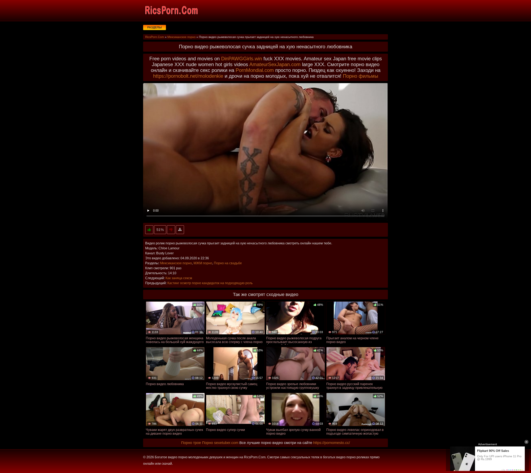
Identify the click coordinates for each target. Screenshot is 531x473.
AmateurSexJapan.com (275, 64)
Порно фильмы (360, 76)
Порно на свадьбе (228, 263)
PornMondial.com (255, 70)
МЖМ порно (203, 263)
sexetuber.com (226, 443)
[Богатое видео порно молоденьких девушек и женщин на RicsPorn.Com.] (171, 10)
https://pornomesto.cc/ (331, 443)
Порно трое (191, 443)
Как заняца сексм (179, 278)
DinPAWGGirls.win (241, 58)
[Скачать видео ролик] (180, 230)
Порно (207, 443)
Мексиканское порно (176, 263)
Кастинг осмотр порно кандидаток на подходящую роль (210, 283)
